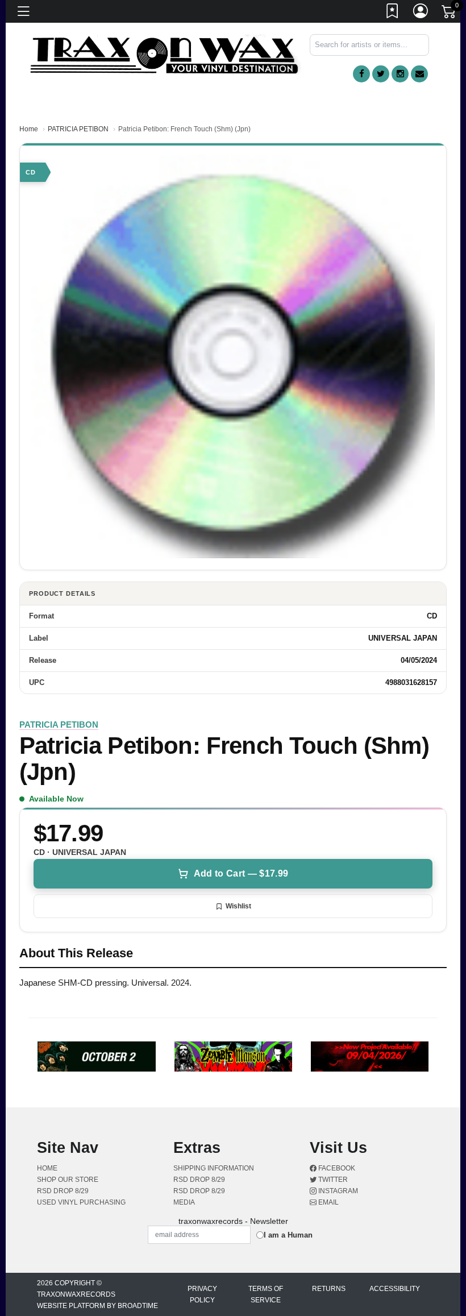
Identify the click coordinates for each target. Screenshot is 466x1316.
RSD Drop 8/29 (63, 1191)
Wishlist (238, 906)
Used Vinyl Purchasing (81, 1202)
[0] (449, 13)
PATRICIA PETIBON (78, 129)
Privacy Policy (202, 1294)
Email (328, 1202)
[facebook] (361, 74)
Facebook (336, 1168)
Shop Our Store (67, 1180)
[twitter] (380, 74)
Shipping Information (213, 1168)
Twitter (332, 1180)
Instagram (337, 1191)
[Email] (419, 74)
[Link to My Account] (421, 13)
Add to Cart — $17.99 (241, 873)
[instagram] (400, 74)
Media (184, 1202)
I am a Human (288, 1235)
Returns (329, 1289)
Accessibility (394, 1289)
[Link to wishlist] (393, 13)
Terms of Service (265, 1294)
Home (28, 129)
